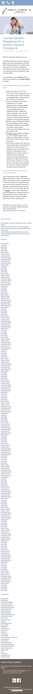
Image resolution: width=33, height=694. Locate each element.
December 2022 (6, 321)
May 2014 (4, 503)
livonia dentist (21, 210)
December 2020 (6, 364)
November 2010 (6, 578)
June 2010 (4, 587)
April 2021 (4, 356)
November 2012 (6, 535)
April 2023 (4, 314)
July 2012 (4, 542)
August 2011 (5, 562)
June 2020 (4, 374)
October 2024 (5, 282)
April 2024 (4, 293)
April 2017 (4, 441)
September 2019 (6, 390)
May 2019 (4, 397)
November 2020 (6, 365)
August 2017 (5, 434)
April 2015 (4, 484)
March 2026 (4, 252)
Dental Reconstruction (8, 614)
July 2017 (4, 436)
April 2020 (4, 378)
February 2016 (5, 466)
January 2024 (5, 298)
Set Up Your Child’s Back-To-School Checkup (15, 226)
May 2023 (4, 312)
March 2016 (4, 464)
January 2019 (5, 404)
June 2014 (4, 502)
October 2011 (5, 558)
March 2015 (4, 486)
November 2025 (6, 259)
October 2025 (5, 261)
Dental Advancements (7, 607)
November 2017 (6, 429)
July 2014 (4, 500)
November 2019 (6, 387)
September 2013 (6, 518)
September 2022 (6, 326)
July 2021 (4, 351)
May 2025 (4, 270)
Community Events (6, 603)
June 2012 (4, 544)
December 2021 (6, 342)
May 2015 (4, 482)
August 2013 (5, 519)
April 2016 (4, 463)
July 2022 (4, 330)
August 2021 (5, 349)
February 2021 (5, 360)
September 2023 (6, 305)
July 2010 (4, 585)
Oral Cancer (4, 634)
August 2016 (5, 456)
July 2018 (4, 415)
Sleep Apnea (4, 649)
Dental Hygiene (5, 611)
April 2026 (4, 250)
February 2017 (5, 445)
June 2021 (4, 353)
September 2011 (6, 560)
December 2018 (6, 406)
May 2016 (4, 461)
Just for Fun (4, 630)
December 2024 (6, 279)
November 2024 (6, 280)
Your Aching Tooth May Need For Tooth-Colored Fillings (16, 667)
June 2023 (4, 310)
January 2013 (5, 532)
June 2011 (4, 565)
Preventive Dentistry (7, 644)
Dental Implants (6, 612)
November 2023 (6, 302)
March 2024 (4, 295)
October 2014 (5, 495)
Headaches (4, 626)
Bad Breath (4, 600)
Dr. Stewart (4, 618)
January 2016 (5, 468)
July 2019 (4, 394)
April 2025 (4, 271)
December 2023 (6, 300)
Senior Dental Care (6, 648)
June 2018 (4, 417)
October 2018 (5, 410)
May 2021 (4, 355)
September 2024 (6, 284)
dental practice (7, 188)
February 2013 (5, 530)
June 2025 (4, 268)
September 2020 (6, 369)
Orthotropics (5, 641)
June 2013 (4, 523)
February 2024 (5, 296)
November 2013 (6, 514)
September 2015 (6, 475)
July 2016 (4, 457)
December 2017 (6, 427)
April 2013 (4, 526)
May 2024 (4, 291)
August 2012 (5, 541)
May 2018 (4, 418)
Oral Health (12, 207)
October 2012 (5, 537)
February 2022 (5, 339)
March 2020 (4, 379)
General (3, 621)
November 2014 (6, 493)
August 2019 (5, 392)
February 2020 (5, 381)
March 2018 (4, 422)
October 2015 (5, 473)
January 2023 (5, 319)
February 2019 (5, 402)
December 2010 (6, 576)
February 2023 (5, 317)
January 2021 (5, 362)
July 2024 (4, 287)
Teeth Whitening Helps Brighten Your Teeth (14, 232)
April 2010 (4, 590)
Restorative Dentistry (9, 208)
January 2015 (5, 489)
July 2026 (4, 245)
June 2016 (4, 459)
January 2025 (5, 277)
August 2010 (5, 583)
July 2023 (4, 309)
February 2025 (5, 275)
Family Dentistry (6, 619)
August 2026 (5, 243)
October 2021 (5, 346)
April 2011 (4, 569)
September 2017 (6, 433)
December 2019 (6, 385)
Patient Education (22, 207)
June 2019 (4, 395)
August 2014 (5, 498)
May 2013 (4, 525)
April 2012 (4, 548)
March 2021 (4, 358)
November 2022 (6, 323)
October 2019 (5, 388)
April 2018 (4, 420)
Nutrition (4, 632)
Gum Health (4, 625)
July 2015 (4, 479)
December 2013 (6, 512)
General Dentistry (6, 623)
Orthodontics (5, 639)
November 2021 (6, 344)
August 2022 (5, 328)
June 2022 (4, 332)
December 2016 (6, 448)
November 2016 (6, 450)
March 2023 (4, 316)
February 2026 (5, 254)
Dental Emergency (6, 609)
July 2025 (4, 266)
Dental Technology (6, 616)
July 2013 (4, 521)
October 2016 (5, 452)
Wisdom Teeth (5, 657)
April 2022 (4, 335)
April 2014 (4, 505)
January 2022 (5, 341)
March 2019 (4, 401)
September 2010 (6, 581)
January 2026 (5, 256)
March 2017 (4, 443)
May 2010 (4, 588)
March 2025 (4, 273)
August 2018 (5, 413)
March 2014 (4, 507)
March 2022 (4, 337)
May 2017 (4, 440)
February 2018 (5, 424)
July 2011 (4, 563)
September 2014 (6, 496)
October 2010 (5, 579)
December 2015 (6, 470)
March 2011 (4, 571)
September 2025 (6, 263)
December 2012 (6, 533)
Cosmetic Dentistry (16, 205)
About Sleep (4, 598)
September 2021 (6, 348)
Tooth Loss (4, 653)
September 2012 (6, 539)
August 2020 (5, 371)
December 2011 (6, 555)
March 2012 (4, 549)
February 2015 (5, 487)
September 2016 (6, 454)
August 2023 (5, 307)
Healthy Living (5, 628)
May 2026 (4, 249)
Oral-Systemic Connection (9, 637)
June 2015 (4, 480)
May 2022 (4, 333)
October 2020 (5, 367)
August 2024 (5, 286)
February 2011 (5, 572)
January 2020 (5, 383)
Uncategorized (5, 655)
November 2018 (6, 408)
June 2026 (4, 247)
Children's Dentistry (7, 602)
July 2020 (4, 372)
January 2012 (5, 553)
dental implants (11, 210)
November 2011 (6, 556)
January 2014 (5, 510)
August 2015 (5, 477)
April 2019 (4, 399)
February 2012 (5, 551)
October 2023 (5, 303)
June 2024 (4, 289)
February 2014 (5, 509)
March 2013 (4, 528)
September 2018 (6, 411)
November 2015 (6, 472)
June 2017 (4, 438)
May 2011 (4, 567)
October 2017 (5, 431)
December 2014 (6, 491)
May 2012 (4, 546)
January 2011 (5, 574)
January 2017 (5, 447)
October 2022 (5, 325)
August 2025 (5, 264)
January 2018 (5, 426)
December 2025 (6, 257)
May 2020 (4, 376)
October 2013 (5, 516)
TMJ (2, 651)
